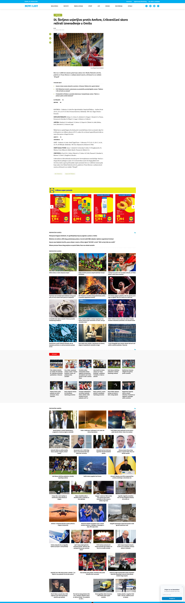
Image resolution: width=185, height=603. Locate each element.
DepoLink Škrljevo (70, 173)
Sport (90, 6)
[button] (133, 207)
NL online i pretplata (154, 1)
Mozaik (107, 6)
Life (99, 6)
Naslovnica (54, 6)
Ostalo (130, 6)
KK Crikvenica (58, 173)
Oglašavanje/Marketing (140, 1)
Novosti (66, 6)
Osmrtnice (129, 1)
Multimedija (118, 6)
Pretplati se (172, 598)
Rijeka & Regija (78, 6)
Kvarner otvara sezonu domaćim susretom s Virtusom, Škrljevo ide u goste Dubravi (77, 86)
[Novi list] (31, 6)
